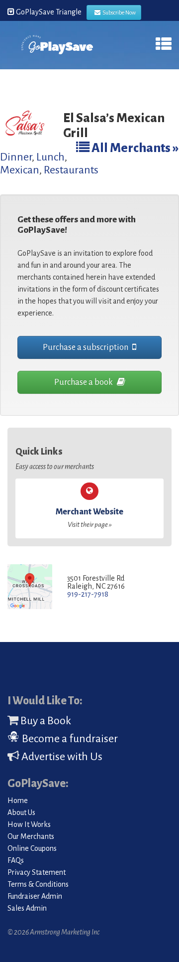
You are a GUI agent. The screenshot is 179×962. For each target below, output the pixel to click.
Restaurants (71, 170)
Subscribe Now (118, 12)
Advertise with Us (60, 757)
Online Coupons (32, 848)
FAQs (15, 860)
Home (17, 800)
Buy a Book (44, 721)
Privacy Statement (36, 872)
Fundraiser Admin (34, 896)
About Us (21, 812)
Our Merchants (30, 836)
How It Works (29, 824)
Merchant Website (89, 517)
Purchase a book (84, 382)
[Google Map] (30, 587)
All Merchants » (134, 148)
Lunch (50, 157)
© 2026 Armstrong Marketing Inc (53, 932)
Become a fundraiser (69, 739)
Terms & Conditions (38, 884)
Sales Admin (27, 908)
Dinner (16, 157)
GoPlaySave (57, 48)
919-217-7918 (87, 594)
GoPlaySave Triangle (48, 12)
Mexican (19, 170)
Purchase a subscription (86, 347)
